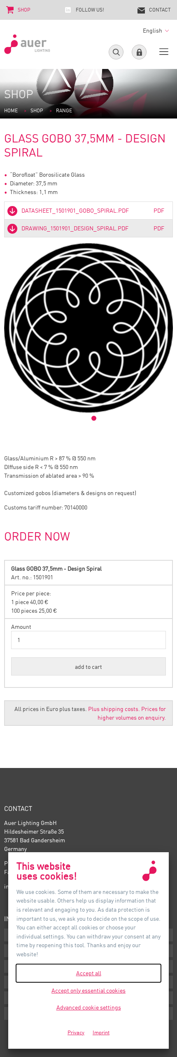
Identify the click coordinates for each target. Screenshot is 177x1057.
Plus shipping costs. (114, 708)
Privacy (76, 1032)
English (153, 30)
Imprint (101, 1032)
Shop (36, 110)
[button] (88, 666)
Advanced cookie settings (88, 1007)
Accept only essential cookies (88, 990)
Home (11, 110)
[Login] (139, 52)
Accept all (88, 972)
